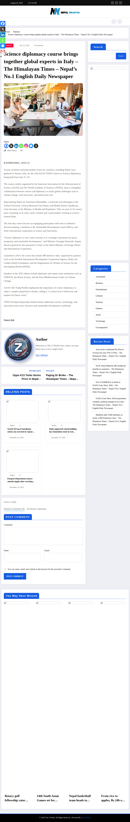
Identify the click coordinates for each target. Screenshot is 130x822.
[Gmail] (2, 51)
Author (41, 339)
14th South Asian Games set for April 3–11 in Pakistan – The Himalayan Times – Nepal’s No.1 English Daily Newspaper (16, 798)
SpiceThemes (86, 818)
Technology (100, 321)
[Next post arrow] (82, 375)
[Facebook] (6, 146)
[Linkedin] (16, 146)
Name (6, 550)
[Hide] (1, 57)
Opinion (99, 308)
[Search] (113, 21)
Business (99, 283)
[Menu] (9, 21)
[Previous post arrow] (5, 375)
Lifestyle (99, 296)
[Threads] (36, 146)
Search (98, 47)
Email (47, 550)
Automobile (100, 277)
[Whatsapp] (21, 146)
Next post (50, 371)
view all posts (42, 355)
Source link (9, 320)
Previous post (35, 371)
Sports (98, 315)
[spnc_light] (119, 21)
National (9, 45)
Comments (8, 525)
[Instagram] (26, 146)
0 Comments (38, 45)
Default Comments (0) (14, 509)
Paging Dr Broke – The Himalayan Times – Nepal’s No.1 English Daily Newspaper (62, 377)
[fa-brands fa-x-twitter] (116, 2)
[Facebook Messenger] (31, 146)
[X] (11, 146)
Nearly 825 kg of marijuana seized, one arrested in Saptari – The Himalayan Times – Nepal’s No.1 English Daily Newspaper (21, 431)
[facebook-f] (112, 2)
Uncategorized (101, 327)
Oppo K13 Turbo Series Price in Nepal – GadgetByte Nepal (27, 377)
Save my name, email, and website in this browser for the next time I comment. (39, 569)
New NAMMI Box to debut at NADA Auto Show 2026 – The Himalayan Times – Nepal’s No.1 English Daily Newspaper (109, 387)
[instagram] (120, 2)
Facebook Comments (36, 509)
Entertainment (101, 289)
